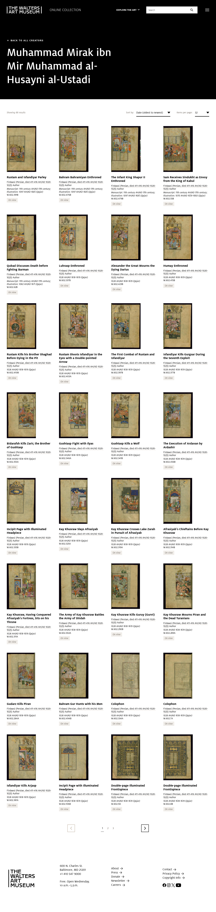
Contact (168, 869)
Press (115, 872)
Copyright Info (172, 877)
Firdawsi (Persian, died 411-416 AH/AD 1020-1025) (81, 272)
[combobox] (153, 113)
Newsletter (118, 880)
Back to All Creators (25, 40)
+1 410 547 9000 (70, 874)
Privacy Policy (172, 873)
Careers (116, 885)
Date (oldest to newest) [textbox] (149, 112)
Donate (116, 876)
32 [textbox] (196, 112)
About (115, 868)
